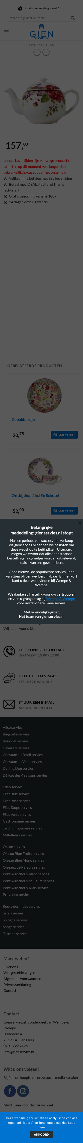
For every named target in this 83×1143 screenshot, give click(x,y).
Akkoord (41, 1134)
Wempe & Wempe (60, 598)
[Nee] (77, 1129)
